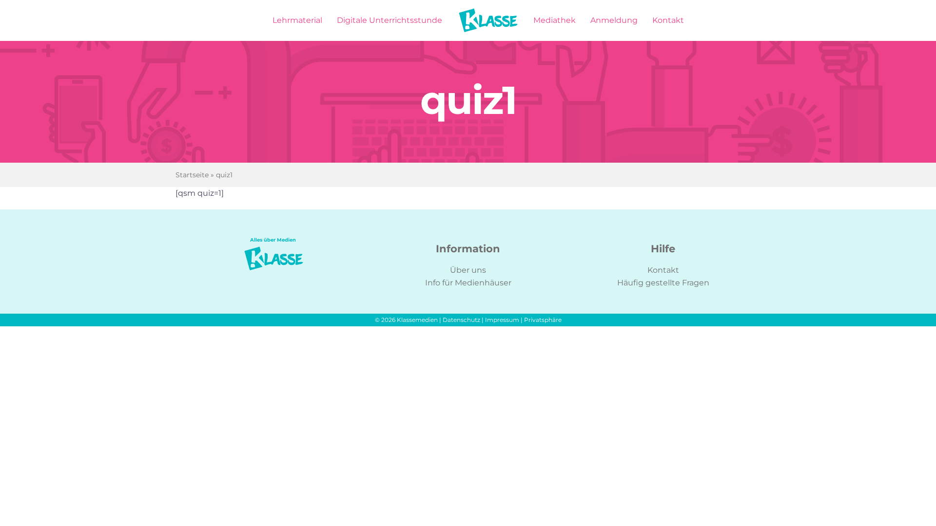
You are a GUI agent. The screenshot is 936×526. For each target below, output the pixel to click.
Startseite (192, 174)
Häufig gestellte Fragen (663, 282)
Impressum (502, 319)
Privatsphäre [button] (543, 319)
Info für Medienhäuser (468, 282)
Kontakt (663, 270)
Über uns (468, 270)
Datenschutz (461, 319)
